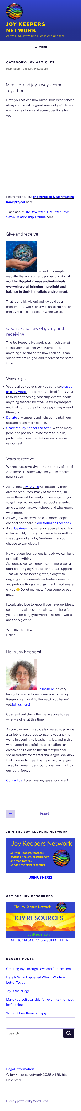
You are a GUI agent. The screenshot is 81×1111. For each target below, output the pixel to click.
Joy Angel (20, 528)
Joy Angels (31, 487)
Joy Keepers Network (26, 27)
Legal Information (20, 1069)
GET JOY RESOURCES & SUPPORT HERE (40, 940)
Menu (43, 46)
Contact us (14, 780)
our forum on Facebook (54, 523)
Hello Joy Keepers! (23, 651)
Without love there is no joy (26, 1013)
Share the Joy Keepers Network (29, 428)
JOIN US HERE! (40, 877)
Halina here (45, 689)
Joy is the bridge (18, 991)
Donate (11, 417)
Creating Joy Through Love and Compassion (38, 969)
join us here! (21, 704)
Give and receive (22, 234)
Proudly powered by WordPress (27, 1101)
